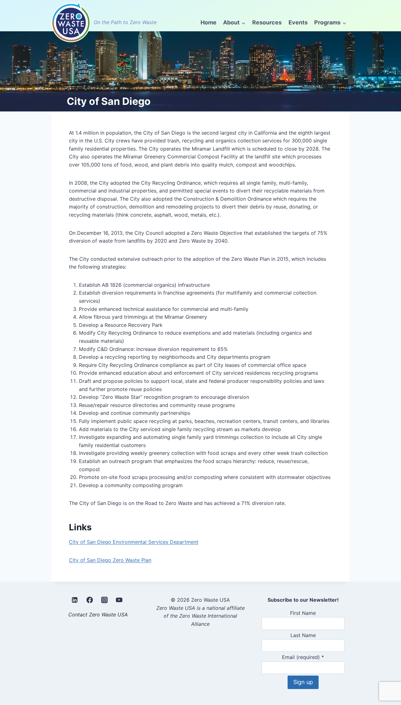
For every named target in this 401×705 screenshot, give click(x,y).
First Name (303, 613)
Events (298, 22)
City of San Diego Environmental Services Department (133, 542)
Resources (267, 22)
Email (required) (303, 657)
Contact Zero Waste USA (98, 614)
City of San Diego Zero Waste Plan (110, 560)
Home (208, 22)
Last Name (303, 635)
